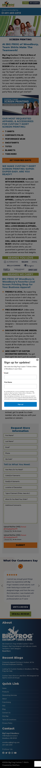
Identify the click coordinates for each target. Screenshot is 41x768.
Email (6, 373)
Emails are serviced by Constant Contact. (27, 399)
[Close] (37, 360)
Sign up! (20, 404)
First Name (8, 382)
